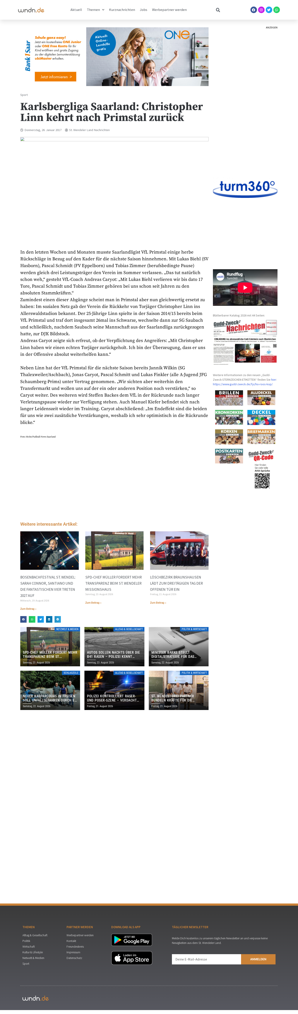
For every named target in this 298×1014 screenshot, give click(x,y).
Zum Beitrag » (28, 608)
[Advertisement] (114, 481)
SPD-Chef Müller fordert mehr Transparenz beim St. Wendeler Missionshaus (113, 583)
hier (273, 380)
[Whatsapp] (276, 10)
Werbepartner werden (169, 9)
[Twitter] (269, 10)
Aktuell (76, 9)
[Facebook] (253, 10)
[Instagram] (261, 10)
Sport (24, 95)
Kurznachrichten (122, 9)
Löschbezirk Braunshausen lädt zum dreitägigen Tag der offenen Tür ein (176, 583)
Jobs (143, 9)
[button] (23, 619)
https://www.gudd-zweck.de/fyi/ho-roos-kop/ (243, 384)
